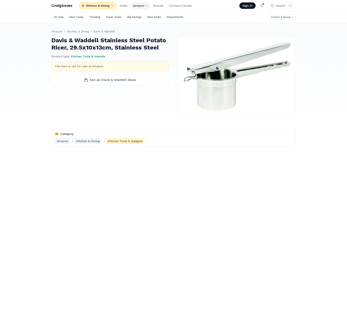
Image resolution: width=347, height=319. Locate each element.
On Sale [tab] (59, 17)
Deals (123, 5)
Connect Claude (180, 5)
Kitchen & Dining (280, 17)
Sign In (247, 5)
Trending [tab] (94, 17)
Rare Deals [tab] (154, 17)
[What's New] (261, 5)
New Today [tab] (76, 17)
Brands (158, 5)
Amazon (138, 5)
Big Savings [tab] (134, 17)
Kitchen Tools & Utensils (88, 56)
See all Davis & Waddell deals (113, 80)
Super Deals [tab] (113, 17)
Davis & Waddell (104, 31)
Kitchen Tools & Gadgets (125, 141)
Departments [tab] (175, 17)
